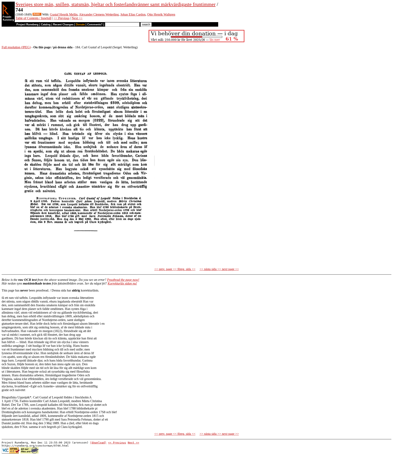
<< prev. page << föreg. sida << (174, 269)
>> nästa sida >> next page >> (219, 269)
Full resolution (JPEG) (16, 47)
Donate (80, 24)
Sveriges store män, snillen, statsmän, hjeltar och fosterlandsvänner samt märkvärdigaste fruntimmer (116, 4)
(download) (98, 442)
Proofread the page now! (123, 279)
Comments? (95, 24)
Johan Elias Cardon (133, 14)
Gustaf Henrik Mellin (64, 14)
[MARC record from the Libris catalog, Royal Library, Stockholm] (37, 14)
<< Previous (61, 18)
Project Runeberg (27, 24)
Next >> (77, 18)
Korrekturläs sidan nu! (122, 283)
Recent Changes (63, 24)
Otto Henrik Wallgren (161, 14)
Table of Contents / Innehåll (33, 18)
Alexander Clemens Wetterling (99, 14)
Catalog (46, 24)
